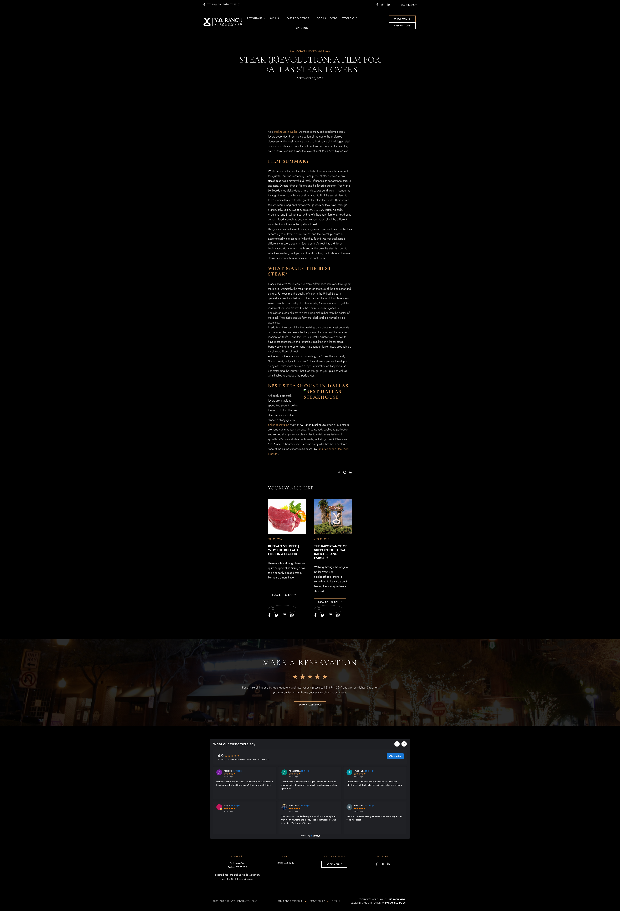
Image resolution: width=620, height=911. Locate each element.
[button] (402, 19)
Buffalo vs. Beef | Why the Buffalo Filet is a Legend (283, 550)
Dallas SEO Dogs (395, 902)
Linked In (389, 4)
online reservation (278, 425)
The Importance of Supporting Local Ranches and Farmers (330, 552)
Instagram (383, 4)
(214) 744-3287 (408, 5)
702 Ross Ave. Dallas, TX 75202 (224, 4)
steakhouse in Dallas (285, 132)
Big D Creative (397, 899)
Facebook (377, 4)
